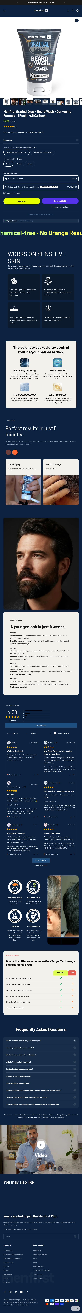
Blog (35, 1262)
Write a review (41, 725)
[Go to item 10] (76, 102)
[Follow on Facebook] (4, 1292)
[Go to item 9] (68, 102)
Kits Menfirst (8, 1262)
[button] (36, 711)
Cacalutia (33, 1300)
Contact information (22, 1305)
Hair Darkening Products (12, 1258)
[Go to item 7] (53, 102)
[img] (54, 742)
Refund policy (7, 1302)
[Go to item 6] (45, 102)
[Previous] (17, 2)
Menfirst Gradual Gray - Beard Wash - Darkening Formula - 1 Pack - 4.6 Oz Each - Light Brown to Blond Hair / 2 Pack (59, 769)
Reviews (6, 1270)
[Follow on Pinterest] (15, 1292)
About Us (6, 1266)
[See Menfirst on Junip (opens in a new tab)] (45, 865)
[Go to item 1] (6, 102)
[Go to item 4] (29, 102)
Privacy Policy (38, 1266)
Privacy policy (19, 1302)
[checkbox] (65, 733)
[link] (10, 126)
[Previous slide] (8, 452)
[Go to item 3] (22, 102)
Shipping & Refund (40, 1254)
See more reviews (41, 860)
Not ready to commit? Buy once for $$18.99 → (41, 214)
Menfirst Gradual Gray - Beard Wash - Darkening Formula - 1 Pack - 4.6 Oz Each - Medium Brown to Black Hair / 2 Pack (22, 811)
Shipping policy (8, 1305)
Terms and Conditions (41, 1270)
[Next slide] (15, 452)
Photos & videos (63, 733)
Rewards (6, 1282)
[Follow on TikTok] (26, 1292)
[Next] (64, 2)
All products (7, 1250)
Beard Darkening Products (13, 1254)
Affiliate (6, 1278)
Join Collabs (37, 1278)
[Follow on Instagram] (10, 1292)
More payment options (60, 207)
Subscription (38, 1274)
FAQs (35, 1258)
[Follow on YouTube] (21, 1292)
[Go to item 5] (37, 102)
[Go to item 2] (14, 102)
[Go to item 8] (60, 103)
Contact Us (37, 1250)
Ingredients (7, 1274)
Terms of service (31, 1302)
